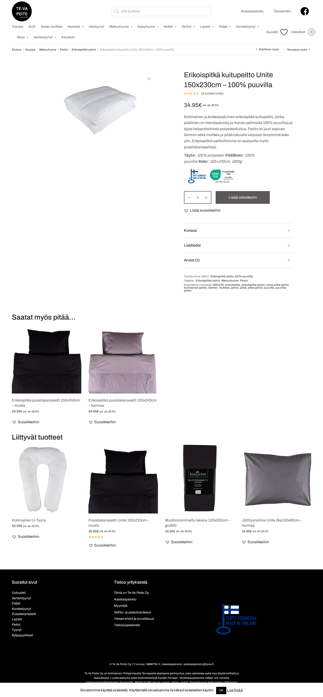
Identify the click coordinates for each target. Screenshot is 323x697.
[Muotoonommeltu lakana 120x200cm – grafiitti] (200, 478)
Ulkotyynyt (96, 26)
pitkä (243, 287)
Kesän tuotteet (51, 26)
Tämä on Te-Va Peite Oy (131, 592)
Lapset (205, 26)
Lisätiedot (192, 245)
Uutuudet (19, 592)
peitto (235, 287)
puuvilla (269, 287)
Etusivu (17, 49)
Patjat (223, 26)
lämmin (213, 287)
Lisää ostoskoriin (243, 197)
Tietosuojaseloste (127, 625)
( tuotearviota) (212, 93)
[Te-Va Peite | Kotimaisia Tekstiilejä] (22, 11)
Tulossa (17, 26)
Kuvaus (190, 230)
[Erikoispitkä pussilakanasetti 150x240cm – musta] (46, 358)
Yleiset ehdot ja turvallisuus (134, 618)
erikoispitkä (232, 284)
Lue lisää (235, 690)
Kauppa (30, 49)
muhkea (224, 287)
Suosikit (272, 32)
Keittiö (168, 26)
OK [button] (221, 690)
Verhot (186, 26)
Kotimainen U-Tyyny (29, 520)
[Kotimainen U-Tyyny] (46, 478)
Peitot (64, 49)
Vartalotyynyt (42, 37)
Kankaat (74, 26)
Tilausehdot (282, 11)
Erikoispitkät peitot (84, 49)
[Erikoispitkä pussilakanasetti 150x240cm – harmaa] (123, 358)
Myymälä (120, 605)
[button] (202, 210)
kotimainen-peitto (195, 287)
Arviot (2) (192, 260)
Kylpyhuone (146, 26)
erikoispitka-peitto (253, 284)
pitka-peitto (255, 287)
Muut (21, 37)
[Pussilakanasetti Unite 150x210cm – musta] (123, 478)
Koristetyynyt (245, 26)
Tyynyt (17, 630)
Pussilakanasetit (24, 614)
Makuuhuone (119, 26)
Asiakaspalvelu (252, 11)
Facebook (305, 11)
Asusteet (67, 37)
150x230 (218, 284)
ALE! (32, 26)
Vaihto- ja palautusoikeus (132, 612)
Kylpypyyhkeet (22, 635)
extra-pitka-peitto (277, 284)
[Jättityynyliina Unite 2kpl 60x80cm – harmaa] (276, 478)
